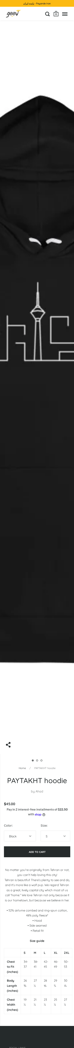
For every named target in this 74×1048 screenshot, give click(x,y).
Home (22, 768)
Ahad (39, 791)
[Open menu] (64, 14)
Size (44, 825)
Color (8, 825)
